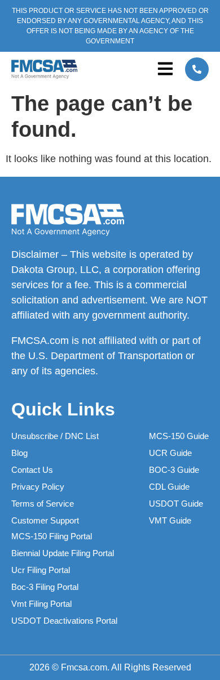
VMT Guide (170, 520)
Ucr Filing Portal (40, 570)
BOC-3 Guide (174, 470)
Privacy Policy (37, 486)
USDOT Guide (176, 503)
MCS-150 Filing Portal (51, 536)
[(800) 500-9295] (197, 69)
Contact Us (32, 470)
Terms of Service (42, 503)
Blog (19, 453)
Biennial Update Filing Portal (62, 553)
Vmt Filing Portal (41, 604)
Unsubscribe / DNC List (55, 436)
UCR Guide (170, 453)
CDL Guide (169, 486)
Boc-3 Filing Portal (44, 587)
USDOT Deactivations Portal (64, 620)
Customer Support (45, 520)
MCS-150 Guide (179, 436)
